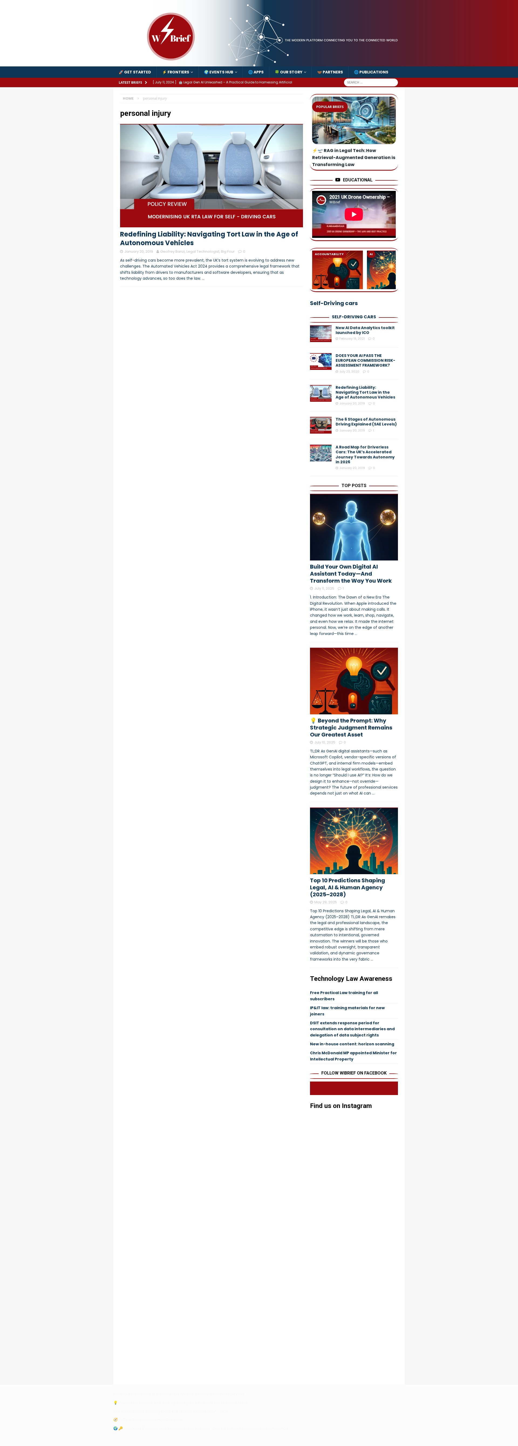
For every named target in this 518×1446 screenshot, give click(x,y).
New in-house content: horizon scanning (352, 1044)
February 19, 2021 (352, 338)
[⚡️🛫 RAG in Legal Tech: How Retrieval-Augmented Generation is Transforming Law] (354, 120)
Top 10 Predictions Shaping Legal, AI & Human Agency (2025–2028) (347, 887)
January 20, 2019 (138, 251)
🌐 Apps (256, 72)
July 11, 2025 (324, 588)
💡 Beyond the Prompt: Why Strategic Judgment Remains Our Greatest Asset (351, 727)
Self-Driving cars (354, 317)
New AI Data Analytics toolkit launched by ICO (365, 330)
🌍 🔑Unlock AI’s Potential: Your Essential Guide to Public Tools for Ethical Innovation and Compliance (200, 1428)
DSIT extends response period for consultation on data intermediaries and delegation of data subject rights (352, 1029)
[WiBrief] (259, 63)
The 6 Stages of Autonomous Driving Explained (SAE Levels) (366, 422)
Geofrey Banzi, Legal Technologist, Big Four (197, 251)
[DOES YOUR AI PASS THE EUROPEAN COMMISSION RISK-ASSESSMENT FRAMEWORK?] (321, 361)
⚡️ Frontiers (175, 72)
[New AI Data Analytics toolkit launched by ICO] (321, 333)
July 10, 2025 (324, 742)
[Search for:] (371, 82)
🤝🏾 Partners (330, 72)
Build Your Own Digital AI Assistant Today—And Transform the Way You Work (351, 574)
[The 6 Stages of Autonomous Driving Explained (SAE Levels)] (321, 425)
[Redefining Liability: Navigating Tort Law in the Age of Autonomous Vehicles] (211, 175)
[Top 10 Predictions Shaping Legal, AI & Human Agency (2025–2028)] (392, 270)
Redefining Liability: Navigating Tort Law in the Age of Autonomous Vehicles (209, 238)
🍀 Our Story (288, 72)
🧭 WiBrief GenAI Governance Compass (148, 1419)
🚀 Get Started (135, 72)
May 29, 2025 (325, 902)
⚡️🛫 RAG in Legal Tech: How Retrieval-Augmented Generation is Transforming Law (353, 157)
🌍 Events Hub (218, 72)
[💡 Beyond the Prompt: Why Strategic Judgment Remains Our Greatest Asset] (337, 270)
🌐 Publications (371, 72)
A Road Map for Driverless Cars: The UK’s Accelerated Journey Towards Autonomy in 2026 (365, 454)
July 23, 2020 (349, 371)
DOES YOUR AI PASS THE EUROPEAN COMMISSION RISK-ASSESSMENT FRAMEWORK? (365, 360)
